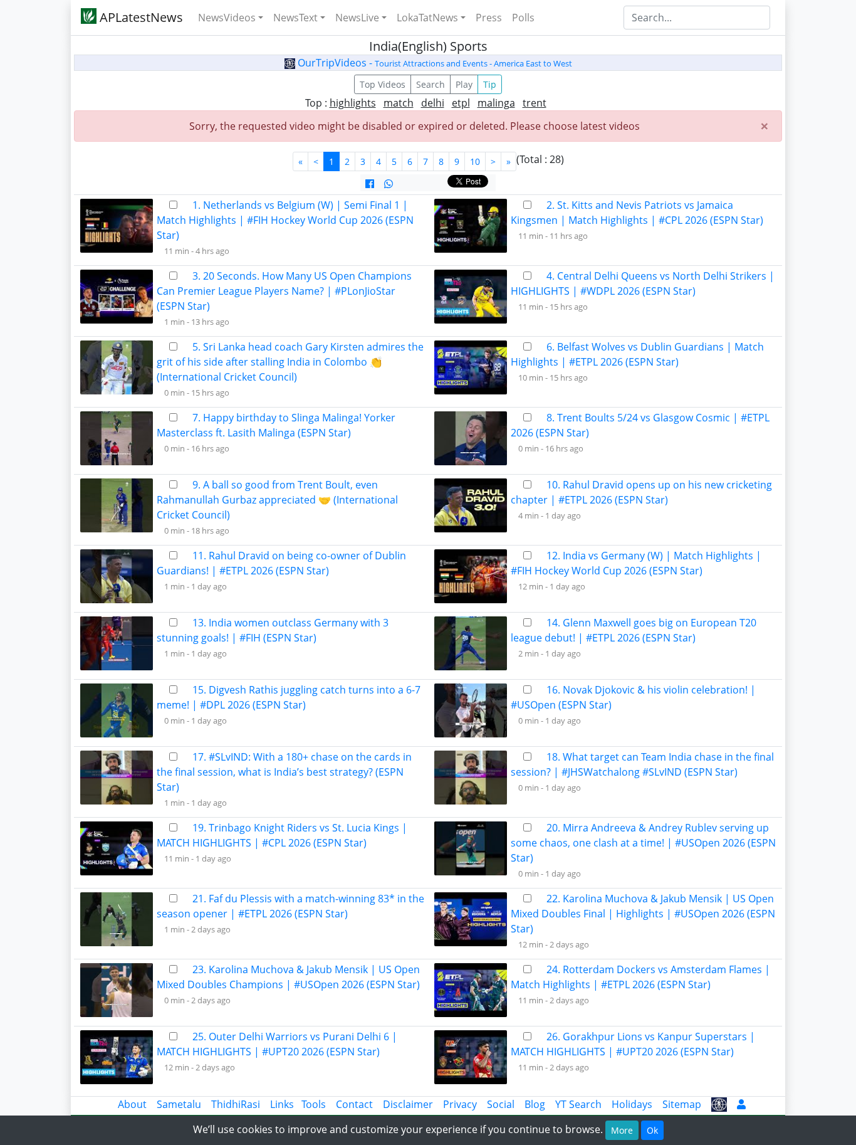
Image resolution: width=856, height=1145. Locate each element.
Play (464, 84)
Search (430, 84)
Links (282, 1104)
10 (475, 161)
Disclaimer (408, 1104)
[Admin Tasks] (741, 1104)
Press (489, 17)
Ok (652, 1130)
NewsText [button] (295, 17)
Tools (313, 1104)
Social (500, 1104)
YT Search (578, 1104)
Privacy (460, 1104)
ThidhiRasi (235, 1104)
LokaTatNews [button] (427, 17)
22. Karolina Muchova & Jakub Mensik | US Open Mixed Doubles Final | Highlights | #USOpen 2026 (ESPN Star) (643, 914)
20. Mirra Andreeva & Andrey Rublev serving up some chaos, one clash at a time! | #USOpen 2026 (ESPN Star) (643, 843)
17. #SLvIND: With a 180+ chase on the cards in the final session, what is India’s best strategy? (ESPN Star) (284, 772)
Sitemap (681, 1104)
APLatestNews (140, 17)
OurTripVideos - (433, 63)
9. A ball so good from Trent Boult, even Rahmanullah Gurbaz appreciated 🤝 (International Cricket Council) (277, 500)
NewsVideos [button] (227, 17)
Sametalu (179, 1104)
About (132, 1104)
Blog (535, 1104)
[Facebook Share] (369, 184)
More (622, 1130)
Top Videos (382, 84)
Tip (489, 84)
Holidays (632, 1104)
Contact (354, 1104)
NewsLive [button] (357, 17)
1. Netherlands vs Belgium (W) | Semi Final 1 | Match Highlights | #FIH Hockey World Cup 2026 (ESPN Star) (285, 220)
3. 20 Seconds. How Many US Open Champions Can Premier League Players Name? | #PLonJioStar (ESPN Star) (284, 291)
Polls (523, 17)
